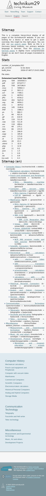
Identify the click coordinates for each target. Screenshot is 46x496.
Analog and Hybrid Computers (27, 290)
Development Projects (20, 339)
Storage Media (17, 297)
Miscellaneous (12, 323)
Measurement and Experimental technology (18, 435)
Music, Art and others (20, 334)
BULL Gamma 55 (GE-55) (29, 209)
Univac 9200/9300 (22, 228)
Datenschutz (10, 490)
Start (6, 12)
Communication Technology (25, 303)
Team (23, 12)
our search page (18, 44)
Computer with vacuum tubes (27, 189)
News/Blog (14, 12)
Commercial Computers (20, 233)
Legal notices (10, 486)
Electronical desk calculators (27, 253)
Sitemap (9, 488)
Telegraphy (15, 310)
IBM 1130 (19, 215)
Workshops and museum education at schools (29, 344)
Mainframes (15, 200)
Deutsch (8, 16)
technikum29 (23, 4)
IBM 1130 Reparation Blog (31, 220)
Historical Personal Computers (24, 284)
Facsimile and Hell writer (20, 315)
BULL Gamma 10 (22, 204)
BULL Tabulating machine (29, 182)
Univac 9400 (21, 224)
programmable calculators (29, 270)
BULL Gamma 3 (21, 193)
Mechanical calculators (20, 171)
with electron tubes (29, 259)
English (17, 16)
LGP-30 (18, 195)
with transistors (29, 264)
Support (30, 12)
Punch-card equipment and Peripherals (27, 176)
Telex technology (18, 319)
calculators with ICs (29, 277)
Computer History (13, 167)
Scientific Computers (19, 246)
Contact (38, 12)
